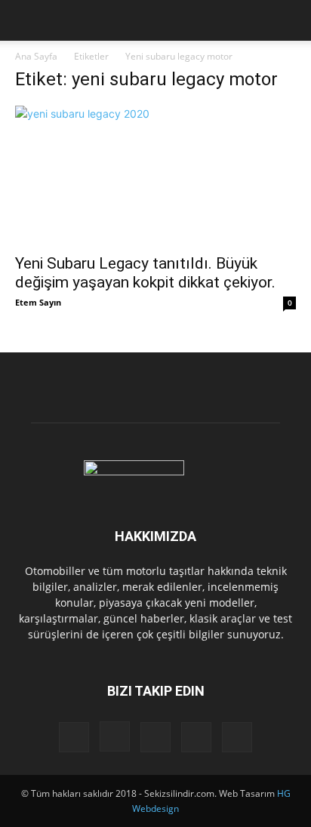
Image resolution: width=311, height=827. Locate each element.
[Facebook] (74, 737)
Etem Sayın (38, 302)
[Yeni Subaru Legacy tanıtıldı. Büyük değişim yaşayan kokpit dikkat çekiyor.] (155, 175)
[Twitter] (196, 737)
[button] (26, 20)
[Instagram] (115, 736)
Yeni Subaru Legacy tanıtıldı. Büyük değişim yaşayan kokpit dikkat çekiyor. (145, 272)
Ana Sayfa (36, 56)
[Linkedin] (155, 737)
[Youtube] (237, 737)
